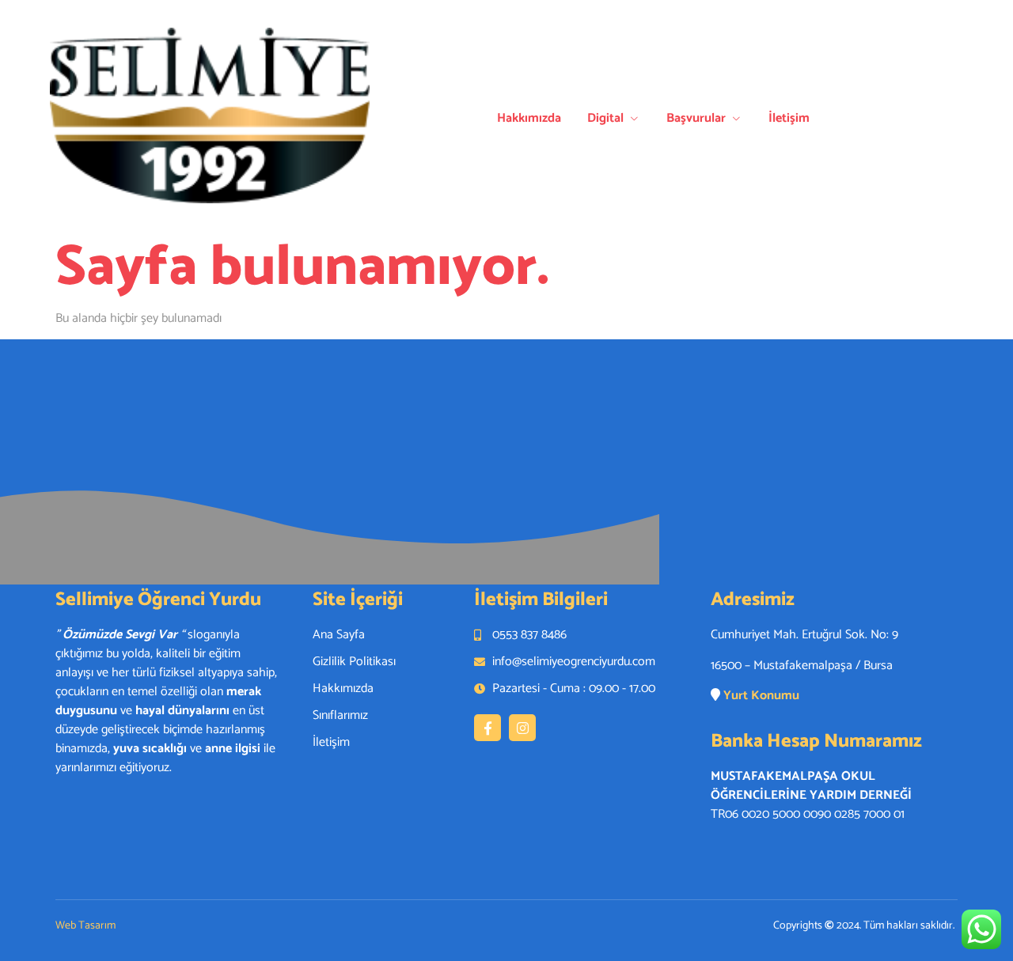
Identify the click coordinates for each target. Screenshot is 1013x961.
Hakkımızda (529, 118)
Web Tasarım (85, 926)
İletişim (789, 118)
